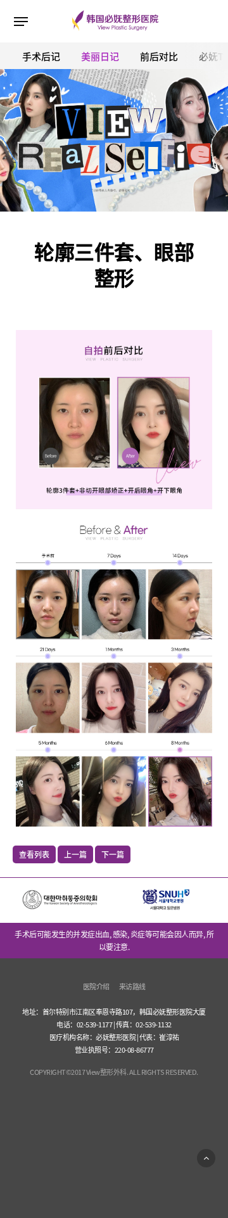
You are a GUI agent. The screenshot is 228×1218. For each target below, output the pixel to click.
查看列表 (34, 854)
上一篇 (75, 854)
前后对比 (159, 56)
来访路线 (132, 986)
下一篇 (112, 854)
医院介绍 (96, 986)
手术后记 (41, 56)
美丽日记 (100, 56)
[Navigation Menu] (21, 21)
